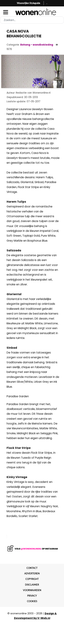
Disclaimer (32, 584)
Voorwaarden (32, 590)
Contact (32, 567)
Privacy (32, 595)
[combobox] (32, 20)
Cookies (32, 601)
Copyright (32, 578)
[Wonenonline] (32, 11)
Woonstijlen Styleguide (28, 3)
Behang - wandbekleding (36, 44)
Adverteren (32, 573)
